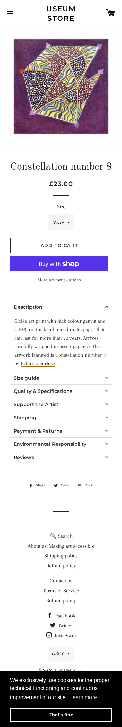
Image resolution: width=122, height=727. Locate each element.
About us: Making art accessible (61, 546)
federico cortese (38, 363)
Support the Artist (36, 404)
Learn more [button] (83, 697)
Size (61, 207)
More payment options (59, 279)
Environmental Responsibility (50, 444)
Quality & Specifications (43, 391)
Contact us (61, 581)
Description (28, 307)
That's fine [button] (61, 715)
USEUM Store (61, 13)
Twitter (64, 626)
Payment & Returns (38, 430)
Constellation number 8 (80, 355)
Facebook (64, 616)
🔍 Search (61, 536)
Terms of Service (61, 591)
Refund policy (61, 565)
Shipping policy (61, 556)
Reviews (24, 457)
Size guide (26, 378)
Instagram (64, 635)
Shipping (25, 417)
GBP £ (58, 654)
